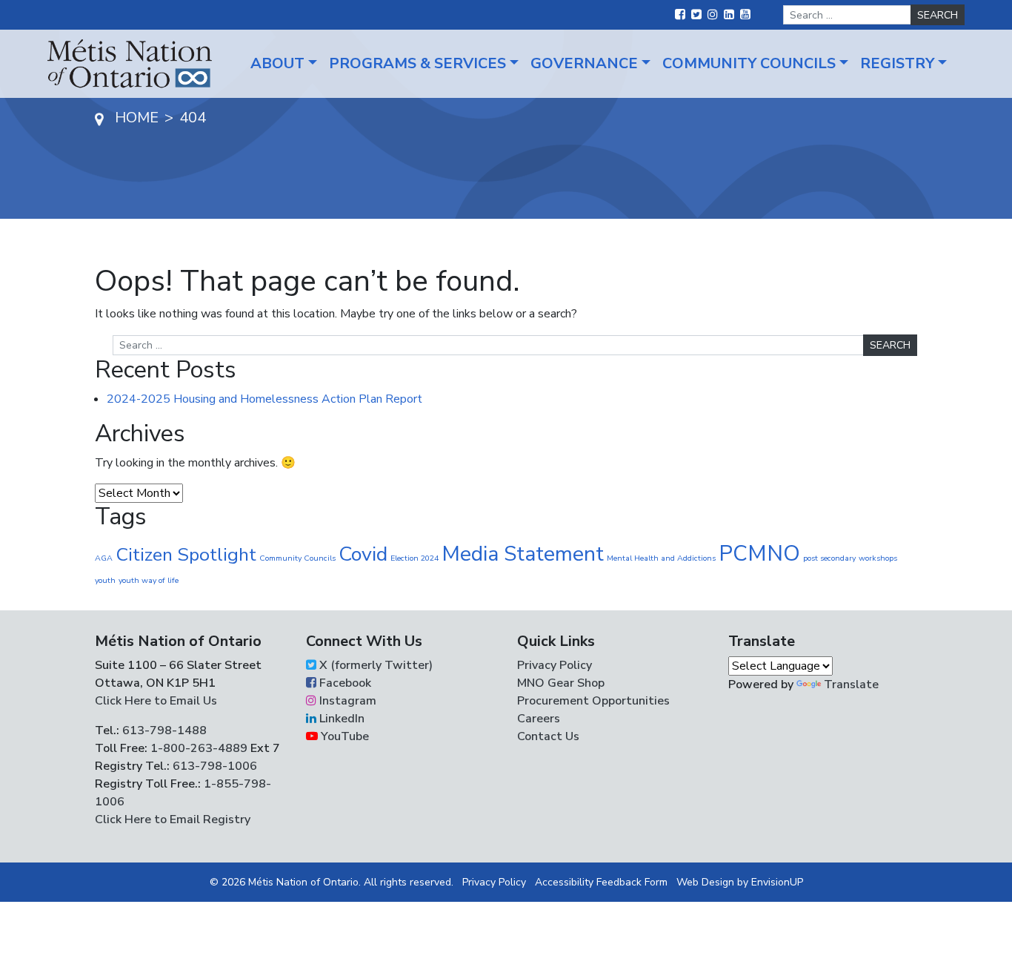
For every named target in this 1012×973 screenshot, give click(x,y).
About (277, 63)
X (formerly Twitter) (374, 665)
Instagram (346, 701)
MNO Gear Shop (561, 683)
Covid (363, 554)
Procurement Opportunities (593, 701)
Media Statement (523, 553)
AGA (104, 558)
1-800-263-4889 (198, 748)
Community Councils (749, 63)
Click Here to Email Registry (172, 819)
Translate (851, 684)
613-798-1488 (164, 730)
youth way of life (149, 580)
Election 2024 (414, 558)
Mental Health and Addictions (661, 558)
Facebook (343, 683)
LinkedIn (340, 718)
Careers (538, 718)
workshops (878, 558)
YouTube (343, 736)
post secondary (829, 558)
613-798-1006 (213, 766)
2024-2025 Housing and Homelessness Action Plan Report (264, 399)
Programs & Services (417, 63)
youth (105, 580)
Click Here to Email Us (156, 701)
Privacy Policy (554, 665)
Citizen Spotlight (186, 554)
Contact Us (548, 736)
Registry (897, 63)
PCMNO (759, 553)
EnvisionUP (777, 882)
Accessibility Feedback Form (601, 882)
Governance (584, 63)
